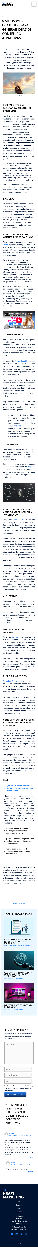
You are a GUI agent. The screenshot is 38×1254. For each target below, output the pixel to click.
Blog (19, 1208)
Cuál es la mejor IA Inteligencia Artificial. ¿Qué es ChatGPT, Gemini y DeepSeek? (18, 974)
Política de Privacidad (19, 1227)
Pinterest (17, 426)
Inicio (19, 1201)
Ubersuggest (18, 520)
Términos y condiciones (19, 1229)
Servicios (19, 1205)
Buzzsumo (16, 637)
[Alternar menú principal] (34, 4)
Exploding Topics (10, 681)
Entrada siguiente (19, 904)
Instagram (25, 423)
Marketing (27, 945)
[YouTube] (12, 1234)
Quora (5, 245)
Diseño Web (20, 945)
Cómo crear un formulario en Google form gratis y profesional (17, 941)
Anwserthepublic (21, 361)
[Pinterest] (26, 1234)
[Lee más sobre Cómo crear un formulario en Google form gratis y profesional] (19, 927)
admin (13, 1162)
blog (29, 467)
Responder (30, 1157)
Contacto (19, 1212)
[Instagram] (21, 1234)
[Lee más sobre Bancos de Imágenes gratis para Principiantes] (19, 993)
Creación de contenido (9, 17)
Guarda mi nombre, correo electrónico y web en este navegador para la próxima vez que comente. (18, 1088)
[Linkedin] (16, 1234)
